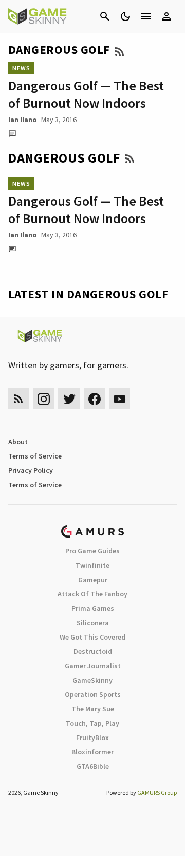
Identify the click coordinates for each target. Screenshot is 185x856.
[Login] (166, 16)
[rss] (18, 398)
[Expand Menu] (146, 16)
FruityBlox (92, 737)
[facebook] (94, 398)
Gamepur (92, 579)
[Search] (105, 16)
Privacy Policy (30, 470)
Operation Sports (93, 694)
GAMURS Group (157, 793)
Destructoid (92, 651)
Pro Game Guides (92, 550)
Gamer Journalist (93, 665)
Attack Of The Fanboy (92, 594)
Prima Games (92, 608)
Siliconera (93, 622)
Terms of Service (35, 456)
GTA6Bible (93, 766)
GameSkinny (92, 680)
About (18, 441)
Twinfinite (92, 565)
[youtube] (120, 398)
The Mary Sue (92, 708)
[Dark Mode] (125, 16)
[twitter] (69, 398)
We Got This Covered (92, 637)
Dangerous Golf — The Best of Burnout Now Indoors (86, 94)
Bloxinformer (92, 752)
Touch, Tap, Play (92, 723)
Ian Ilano (22, 119)
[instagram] (43, 398)
